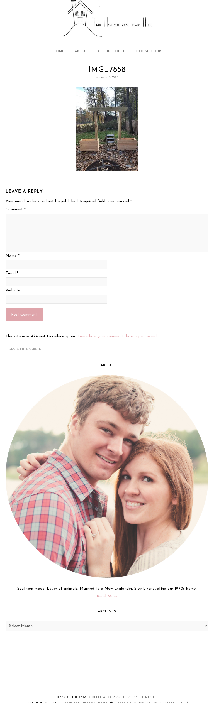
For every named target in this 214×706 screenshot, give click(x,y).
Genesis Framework (133, 702)
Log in (183, 702)
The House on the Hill (107, 19)
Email (12, 273)
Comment (16, 209)
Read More (107, 596)
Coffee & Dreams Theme (110, 697)
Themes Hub (149, 697)
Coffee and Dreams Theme (83, 702)
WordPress (164, 702)
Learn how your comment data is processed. (117, 336)
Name (13, 256)
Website (13, 290)
